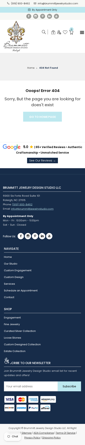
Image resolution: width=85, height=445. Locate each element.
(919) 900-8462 (20, 3)
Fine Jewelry (12, 324)
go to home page (42, 117)
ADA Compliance (44, 433)
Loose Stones (12, 338)
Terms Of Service (66, 433)
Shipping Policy (51, 437)
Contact (9, 297)
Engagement (12, 317)
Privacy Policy (32, 437)
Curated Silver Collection (20, 331)
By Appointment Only (44, 9)
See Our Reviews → (42, 160)
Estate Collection (15, 351)
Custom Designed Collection (22, 344)
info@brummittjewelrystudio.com (58, 3)
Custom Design (14, 277)
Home (30, 67)
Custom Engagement (17, 270)
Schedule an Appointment (21, 290)
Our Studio (10, 264)
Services (9, 284)
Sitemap (27, 433)
